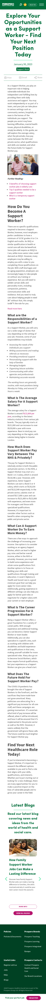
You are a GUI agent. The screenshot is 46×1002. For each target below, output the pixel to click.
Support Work (23, 69)
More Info (23, 906)
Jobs (6, 970)
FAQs (6, 975)
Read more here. (15, 308)
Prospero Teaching (32, 936)
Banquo (27, 951)
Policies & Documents (12, 936)
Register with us (10, 965)
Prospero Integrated (32, 946)
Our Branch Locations (33, 976)
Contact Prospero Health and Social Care (31, 968)
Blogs (6, 980)
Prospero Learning (32, 941)
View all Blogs (23, 913)
